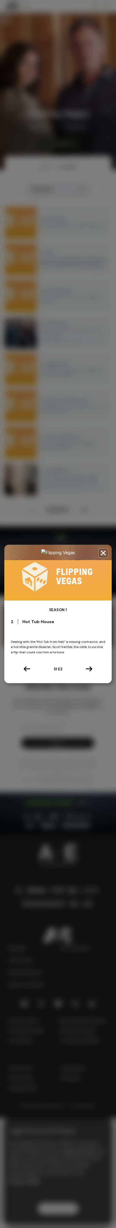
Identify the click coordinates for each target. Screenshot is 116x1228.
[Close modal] (103, 553)
